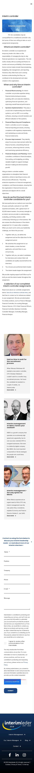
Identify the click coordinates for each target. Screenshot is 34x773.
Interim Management (16, 734)
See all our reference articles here (17, 292)
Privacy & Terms (16, 764)
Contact (15, 746)
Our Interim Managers (11, 740)
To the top (25, 764)
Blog (26, 740)
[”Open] (31, 3)
